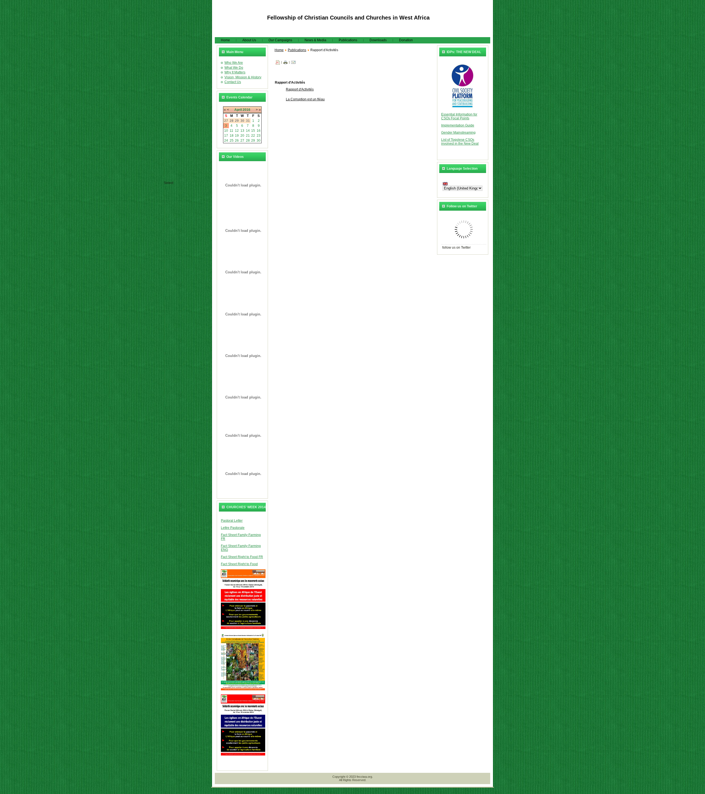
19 (237, 136)
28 (248, 140)
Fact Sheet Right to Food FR (242, 557)
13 (242, 131)
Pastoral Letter (232, 521)
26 (237, 140)
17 (226, 136)
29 (253, 140)
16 (259, 131)
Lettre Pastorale (233, 528)
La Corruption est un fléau (305, 99)
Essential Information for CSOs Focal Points (459, 116)
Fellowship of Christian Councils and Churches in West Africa (348, 18)
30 (259, 140)
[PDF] (277, 62)
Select (168, 183)
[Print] (285, 62)
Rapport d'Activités (300, 89)
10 (226, 131)
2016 (246, 110)
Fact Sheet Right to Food (239, 564)
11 (231, 131)
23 (259, 136)
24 (226, 140)
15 (253, 131)
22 (253, 136)
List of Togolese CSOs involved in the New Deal (460, 141)
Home (279, 50)
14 (248, 131)
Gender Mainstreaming (458, 132)
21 (248, 136)
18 (232, 136)
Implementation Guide (457, 125)
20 (242, 136)
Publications (297, 50)
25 (232, 140)
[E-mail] (293, 62)
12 (237, 131)
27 (242, 140)
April (238, 110)
